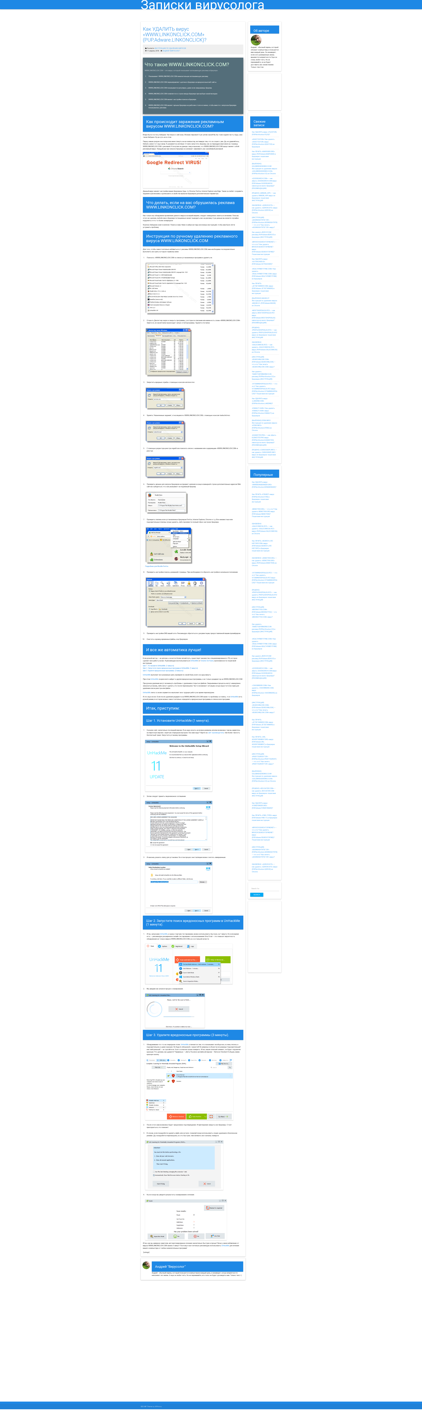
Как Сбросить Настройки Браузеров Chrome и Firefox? (258, 14)
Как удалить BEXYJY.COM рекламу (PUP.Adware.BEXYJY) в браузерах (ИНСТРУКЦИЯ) (264, 234)
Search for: (255, 888)
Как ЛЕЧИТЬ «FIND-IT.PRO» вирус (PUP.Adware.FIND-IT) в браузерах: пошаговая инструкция (264, 817)
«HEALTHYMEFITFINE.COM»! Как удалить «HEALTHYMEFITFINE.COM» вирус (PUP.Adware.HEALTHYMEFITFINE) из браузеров (264, 274)
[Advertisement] (265, 91)
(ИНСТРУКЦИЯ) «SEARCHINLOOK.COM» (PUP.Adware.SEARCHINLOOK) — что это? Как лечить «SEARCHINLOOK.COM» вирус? (263, 362)
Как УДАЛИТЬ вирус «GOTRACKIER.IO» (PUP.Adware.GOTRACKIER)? (262, 261)
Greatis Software (207, 661)
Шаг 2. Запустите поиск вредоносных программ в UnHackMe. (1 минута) (170, 668)
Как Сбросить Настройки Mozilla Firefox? (218, 14)
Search (257, 895)
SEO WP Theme (146, 1406)
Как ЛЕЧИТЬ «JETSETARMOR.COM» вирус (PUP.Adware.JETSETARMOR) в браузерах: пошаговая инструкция (263, 288)
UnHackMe (194, 661)
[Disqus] (193, 1311)
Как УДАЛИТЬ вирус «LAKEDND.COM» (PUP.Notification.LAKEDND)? (262, 400)
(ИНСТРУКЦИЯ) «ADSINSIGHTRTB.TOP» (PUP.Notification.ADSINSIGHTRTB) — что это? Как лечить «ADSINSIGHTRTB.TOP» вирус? (264, 222)
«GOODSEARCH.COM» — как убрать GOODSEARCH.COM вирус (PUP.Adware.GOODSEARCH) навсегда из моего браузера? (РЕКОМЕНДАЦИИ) (264, 183)
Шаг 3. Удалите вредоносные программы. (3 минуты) (163, 671)
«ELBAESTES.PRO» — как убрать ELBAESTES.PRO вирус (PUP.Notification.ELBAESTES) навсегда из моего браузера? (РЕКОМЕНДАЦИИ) (264, 440)
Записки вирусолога (203, 4)
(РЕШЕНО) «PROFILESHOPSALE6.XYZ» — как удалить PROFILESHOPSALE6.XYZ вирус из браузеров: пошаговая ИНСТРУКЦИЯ (264, 332)
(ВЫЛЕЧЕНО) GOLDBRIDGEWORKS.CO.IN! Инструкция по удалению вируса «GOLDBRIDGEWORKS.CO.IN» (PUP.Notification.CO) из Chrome (264, 169)
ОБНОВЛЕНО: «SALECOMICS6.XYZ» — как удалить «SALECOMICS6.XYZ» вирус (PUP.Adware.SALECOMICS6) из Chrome (264, 347)
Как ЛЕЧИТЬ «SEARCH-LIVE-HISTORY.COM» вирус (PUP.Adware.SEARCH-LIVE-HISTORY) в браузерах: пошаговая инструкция (262, 546)
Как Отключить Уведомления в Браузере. (183, 14)
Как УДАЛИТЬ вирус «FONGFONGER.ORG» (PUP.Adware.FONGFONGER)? (262, 805)
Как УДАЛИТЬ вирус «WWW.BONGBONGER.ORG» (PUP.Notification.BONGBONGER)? (264, 484)
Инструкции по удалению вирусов (170, 48)
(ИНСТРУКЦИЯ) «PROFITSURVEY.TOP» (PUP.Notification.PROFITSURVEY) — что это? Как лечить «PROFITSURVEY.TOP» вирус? (264, 759)
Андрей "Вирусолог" (171, 51)
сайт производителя (216, 733)
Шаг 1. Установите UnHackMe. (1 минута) (158, 666)
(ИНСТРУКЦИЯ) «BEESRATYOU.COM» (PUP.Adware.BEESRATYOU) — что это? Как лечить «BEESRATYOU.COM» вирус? (264, 612)
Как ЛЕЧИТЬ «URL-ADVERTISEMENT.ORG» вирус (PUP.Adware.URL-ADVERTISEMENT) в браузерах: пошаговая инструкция (263, 742)
